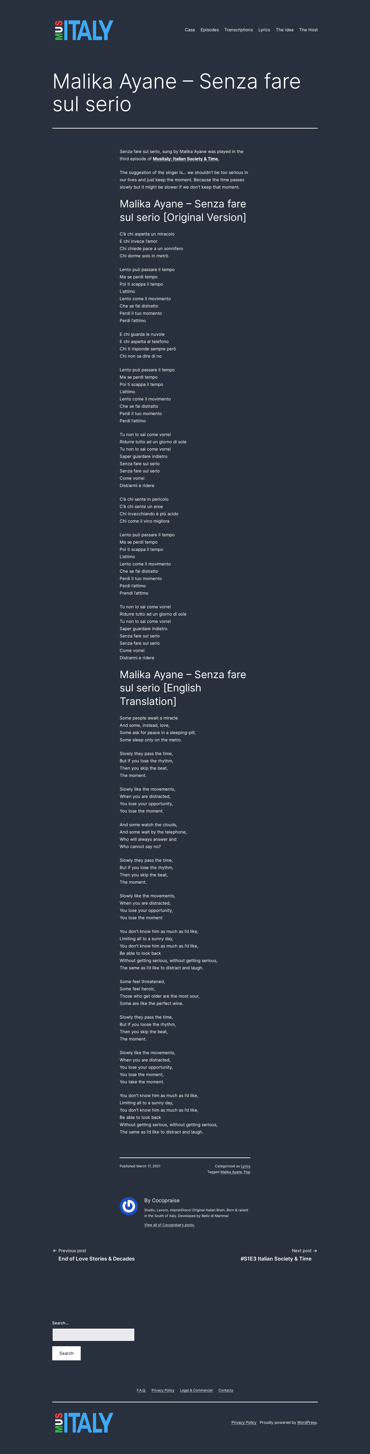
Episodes (210, 29)
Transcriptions (238, 29)
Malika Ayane (231, 1172)
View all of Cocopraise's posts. (169, 1225)
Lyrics (264, 29)
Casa (190, 29)
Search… (60, 1323)
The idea (285, 29)
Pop (247, 1172)
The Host (308, 29)
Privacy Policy (244, 1422)
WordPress (307, 1422)
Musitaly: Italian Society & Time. (186, 158)
